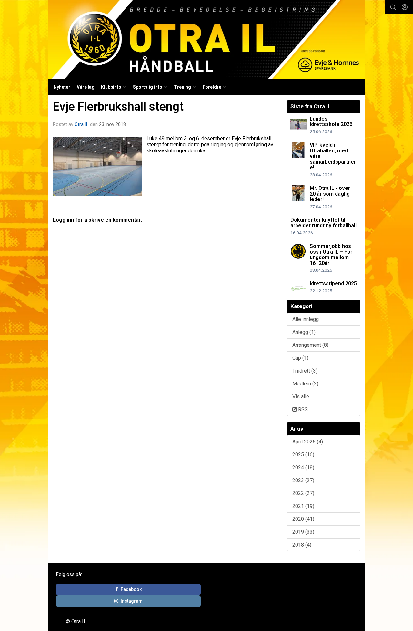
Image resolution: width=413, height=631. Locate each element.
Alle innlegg (305, 319)
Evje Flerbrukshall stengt (118, 106)
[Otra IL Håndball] (206, 39)
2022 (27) (303, 493)
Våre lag (86, 87)
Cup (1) (300, 358)
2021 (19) (303, 506)
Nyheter (62, 87)
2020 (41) (303, 519)
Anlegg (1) (304, 332)
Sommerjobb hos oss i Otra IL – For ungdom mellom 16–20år (331, 254)
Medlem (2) (305, 384)
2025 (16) (303, 454)
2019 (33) (303, 532)
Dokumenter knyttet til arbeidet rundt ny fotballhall (323, 223)
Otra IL (82, 124)
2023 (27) (303, 480)
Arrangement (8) (310, 345)
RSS (302, 409)
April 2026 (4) (307, 442)
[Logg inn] (404, 7)
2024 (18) (303, 467)
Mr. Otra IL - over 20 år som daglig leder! (330, 193)
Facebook (131, 589)
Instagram (132, 601)
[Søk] (393, 7)
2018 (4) (301, 545)
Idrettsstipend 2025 (333, 283)
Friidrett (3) (304, 371)
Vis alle (300, 396)
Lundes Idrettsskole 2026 (331, 122)
